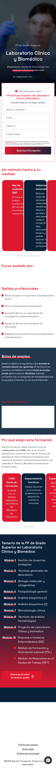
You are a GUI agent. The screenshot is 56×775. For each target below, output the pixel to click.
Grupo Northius (10, 141)
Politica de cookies (28, 744)
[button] (48, 760)
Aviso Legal (28, 749)
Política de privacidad (28, 753)
